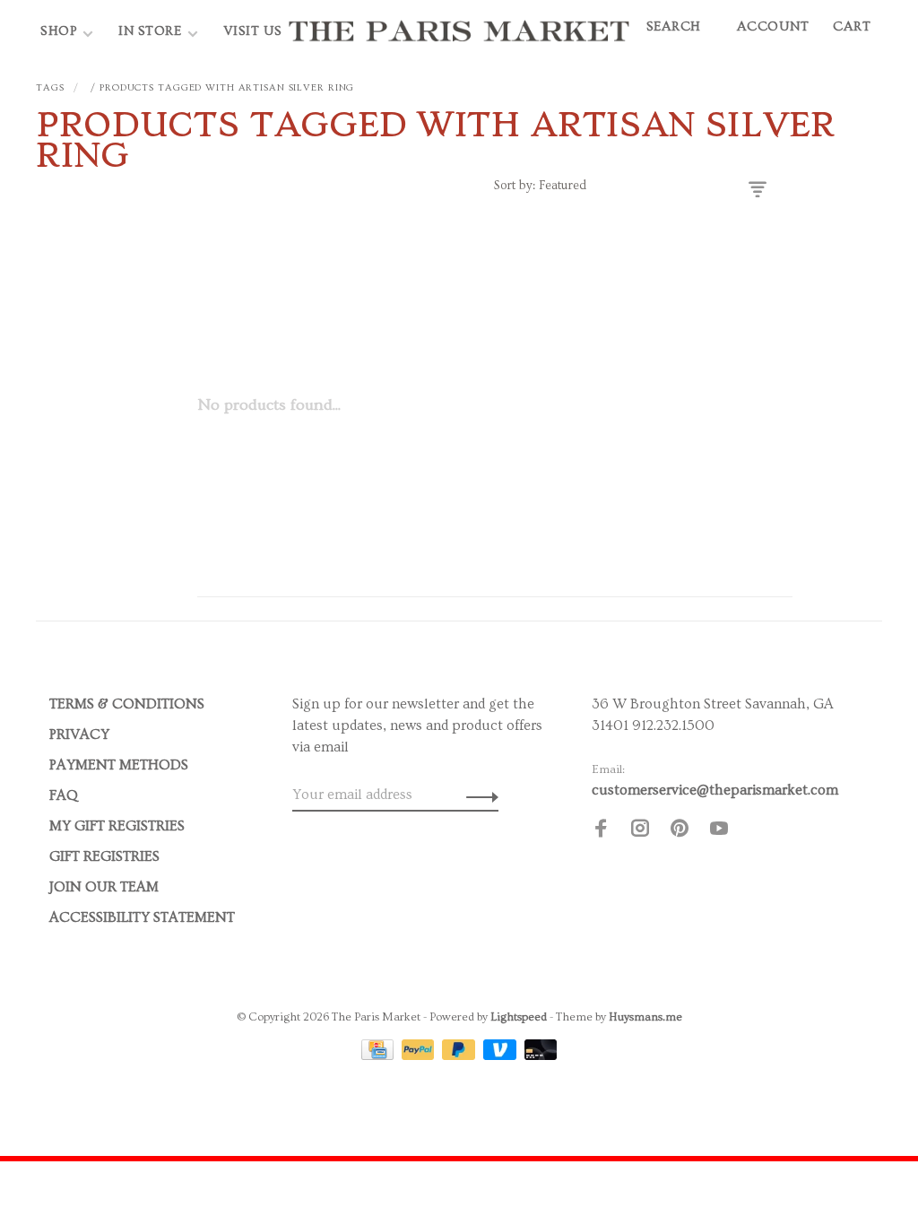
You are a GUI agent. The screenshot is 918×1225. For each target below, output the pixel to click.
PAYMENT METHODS (118, 765)
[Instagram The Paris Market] (640, 831)
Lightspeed (518, 1017)
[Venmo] (501, 1055)
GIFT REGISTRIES (104, 856)
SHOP (58, 31)
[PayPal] (420, 1055)
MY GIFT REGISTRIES (117, 826)
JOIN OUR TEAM (104, 887)
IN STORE (152, 31)
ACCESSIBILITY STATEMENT (142, 917)
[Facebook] (601, 831)
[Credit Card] (379, 1055)
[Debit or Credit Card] (541, 1055)
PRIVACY (79, 734)
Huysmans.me (645, 1017)
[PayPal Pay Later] (460, 1055)
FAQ (63, 795)
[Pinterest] (679, 831)
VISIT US (252, 31)
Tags (50, 87)
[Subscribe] (477, 794)
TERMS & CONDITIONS (126, 704)
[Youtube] (719, 831)
